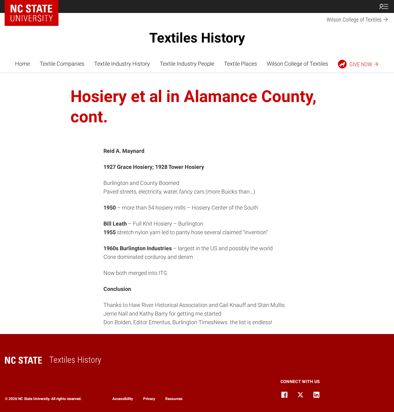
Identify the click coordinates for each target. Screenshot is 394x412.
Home (22, 64)
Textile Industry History (122, 64)
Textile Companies (62, 64)
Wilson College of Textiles (297, 64)
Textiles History (197, 38)
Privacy (149, 399)
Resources (174, 399)
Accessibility (122, 399)
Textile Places (240, 64)
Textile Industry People (187, 64)
